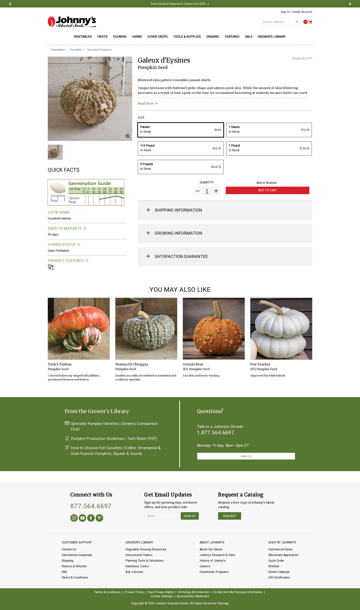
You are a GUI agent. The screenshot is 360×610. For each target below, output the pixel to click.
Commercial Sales (280, 549)
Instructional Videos (138, 555)
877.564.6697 (91, 506)
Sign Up (190, 516)
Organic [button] (212, 36)
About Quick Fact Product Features (86, 260)
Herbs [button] (137, 36)
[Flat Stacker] (281, 329)
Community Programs (214, 572)
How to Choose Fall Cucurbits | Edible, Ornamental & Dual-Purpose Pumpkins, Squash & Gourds (115, 451)
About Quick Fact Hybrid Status (78, 244)
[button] (10, 3)
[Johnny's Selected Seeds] (72, 21)
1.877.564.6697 (215, 433)
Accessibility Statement (193, 596)
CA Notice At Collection (193, 592)
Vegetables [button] (83, 36)
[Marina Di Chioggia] (146, 329)
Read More (146, 103)
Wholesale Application (283, 555)
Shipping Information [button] (178, 210)
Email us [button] (246, 456)
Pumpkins (76, 49)
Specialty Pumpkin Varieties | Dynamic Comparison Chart (114, 426)
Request (229, 516)
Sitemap (223, 603)
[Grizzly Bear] (214, 329)
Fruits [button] (102, 36)
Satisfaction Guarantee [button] (181, 256)
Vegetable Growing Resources (145, 549)
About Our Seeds (211, 549)
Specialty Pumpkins (99, 49)
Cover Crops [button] (157, 36)
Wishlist (273, 566)
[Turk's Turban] (79, 329)
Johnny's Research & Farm (217, 555)
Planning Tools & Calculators (144, 560)
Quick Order (276, 560)
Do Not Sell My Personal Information (237, 592)
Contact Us (69, 549)
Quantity (207, 182)
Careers (205, 566)
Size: (141, 117)
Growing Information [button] (178, 233)
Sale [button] (248, 36)
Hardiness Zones (137, 566)
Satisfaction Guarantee (77, 555)
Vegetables (58, 49)
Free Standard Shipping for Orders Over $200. (178, 3)
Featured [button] (232, 36)
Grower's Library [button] (272, 36)
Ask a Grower (134, 572)
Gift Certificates (279, 577)
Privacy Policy (134, 592)
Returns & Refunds (74, 566)
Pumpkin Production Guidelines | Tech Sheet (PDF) (114, 438)
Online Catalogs (279, 572)
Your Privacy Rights (161, 592)
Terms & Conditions (75, 577)
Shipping (68, 560)
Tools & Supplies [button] (187, 36)
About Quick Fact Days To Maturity (85, 228)
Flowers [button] (120, 36)
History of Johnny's (213, 560)
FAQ (64, 572)
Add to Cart (267, 190)
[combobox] (281, 21)
